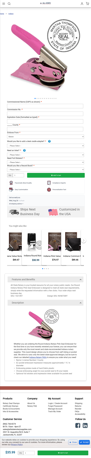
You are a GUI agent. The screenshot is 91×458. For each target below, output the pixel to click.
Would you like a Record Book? (20, 166)
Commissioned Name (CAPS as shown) (24, 102)
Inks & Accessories (10, 411)
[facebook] (78, 426)
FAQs (77, 411)
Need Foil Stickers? (15, 158)
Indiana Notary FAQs (38, 357)
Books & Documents (11, 409)
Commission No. (14, 109)
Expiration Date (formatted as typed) (23, 117)
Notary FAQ (32, 406)
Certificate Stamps (10, 406)
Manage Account (55, 409)
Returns (78, 406)
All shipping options (16, 204)
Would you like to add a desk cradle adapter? (26, 141)
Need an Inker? (14, 150)
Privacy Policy (17, 444)
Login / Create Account (57, 403)
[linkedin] (85, 426)
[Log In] (82, 4)
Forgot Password (55, 406)
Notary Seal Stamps (11, 403)
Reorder (78, 409)
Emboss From (13, 132)
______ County (13, 125)
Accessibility (80, 414)
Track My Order (54, 411)
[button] (35, 98)
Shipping (78, 403)
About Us (31, 403)
